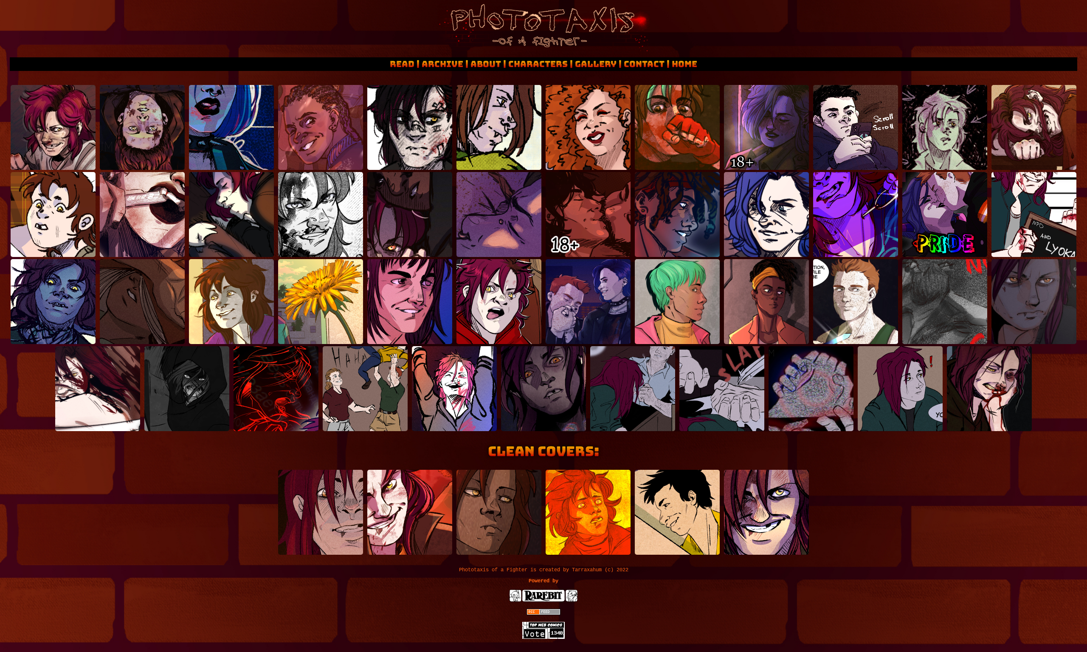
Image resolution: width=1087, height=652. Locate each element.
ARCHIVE (442, 64)
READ (402, 64)
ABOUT (485, 64)
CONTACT (644, 64)
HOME (684, 64)
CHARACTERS (538, 64)
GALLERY (596, 64)
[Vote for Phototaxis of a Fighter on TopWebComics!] (543, 638)
